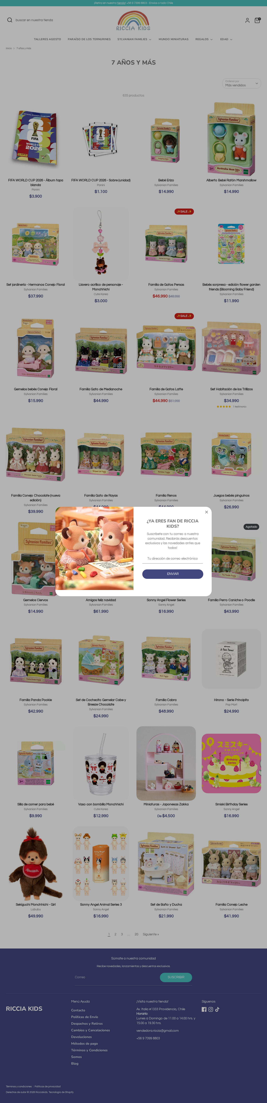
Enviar (173, 574)
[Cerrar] (206, 512)
